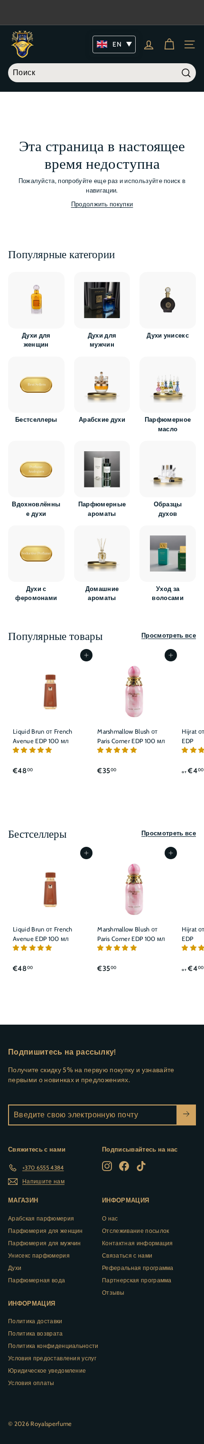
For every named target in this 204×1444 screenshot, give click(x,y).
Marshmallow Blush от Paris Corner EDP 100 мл (131, 736)
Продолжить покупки (102, 204)
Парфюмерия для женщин (45, 1230)
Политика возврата (35, 1333)
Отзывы (113, 1292)
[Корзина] (169, 44)
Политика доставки (35, 1321)
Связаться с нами (127, 1255)
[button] (33, 750)
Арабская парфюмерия (41, 1218)
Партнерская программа (137, 1280)
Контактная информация (137, 1243)
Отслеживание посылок (135, 1230)
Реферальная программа (138, 1267)
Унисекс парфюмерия (39, 1255)
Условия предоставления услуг (52, 1358)
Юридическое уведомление (47, 1370)
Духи (14, 1267)
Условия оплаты (31, 1382)
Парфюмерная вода (36, 1280)
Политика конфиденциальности (53, 1345)
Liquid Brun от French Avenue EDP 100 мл (43, 736)
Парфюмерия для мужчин (44, 1243)
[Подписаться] (186, 1115)
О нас (110, 1218)
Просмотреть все (168, 635)
